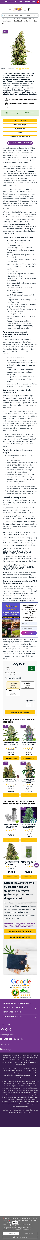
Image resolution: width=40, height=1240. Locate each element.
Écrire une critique (20, 937)
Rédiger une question (20, 931)
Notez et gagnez (8, 69)
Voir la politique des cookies (22, 1229)
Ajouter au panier (20, 712)
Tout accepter (11, 1233)
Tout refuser (29, 1233)
